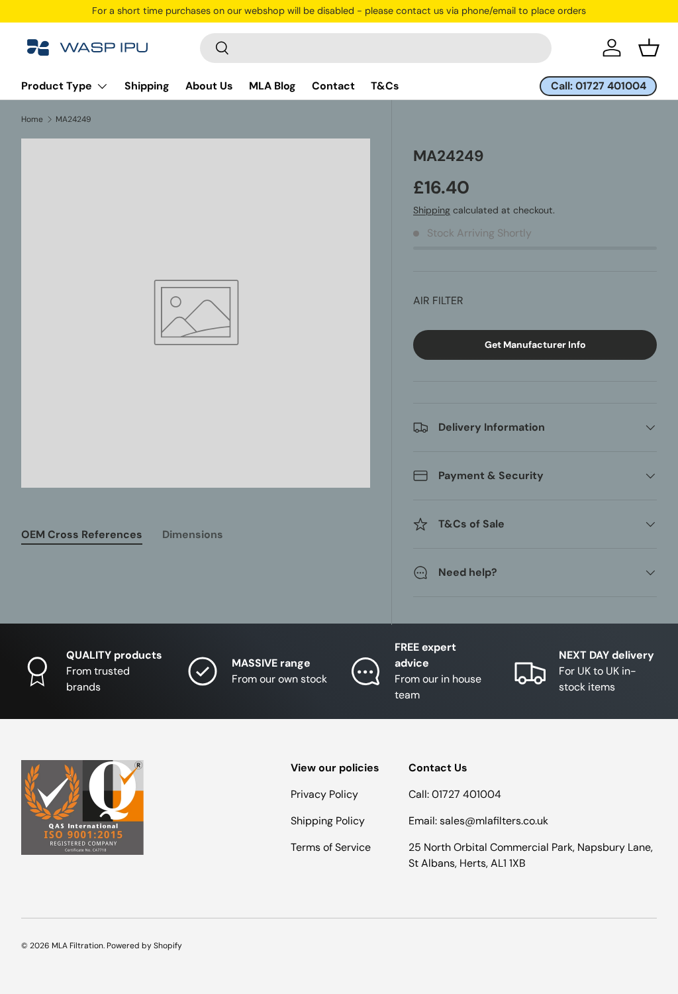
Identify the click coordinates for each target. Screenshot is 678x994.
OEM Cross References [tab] (81, 534)
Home (32, 119)
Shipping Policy (328, 821)
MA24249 (73, 119)
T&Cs (385, 86)
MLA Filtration (77, 945)
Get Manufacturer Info (535, 345)
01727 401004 (466, 794)
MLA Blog (272, 86)
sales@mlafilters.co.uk (494, 821)
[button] (648, 47)
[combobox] (376, 48)
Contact (333, 86)
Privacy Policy (324, 794)
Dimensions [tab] (192, 534)
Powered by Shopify (144, 945)
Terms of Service (331, 847)
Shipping (147, 86)
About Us (209, 86)
